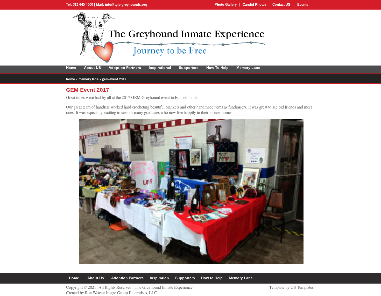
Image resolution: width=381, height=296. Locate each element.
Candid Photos (254, 4)
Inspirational (160, 68)
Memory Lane (248, 68)
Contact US (281, 4)
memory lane (88, 79)
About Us (95, 278)
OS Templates (302, 287)
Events (302, 4)
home (70, 79)
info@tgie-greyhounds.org (126, 4)
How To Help (217, 68)
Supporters (189, 68)
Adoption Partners (125, 68)
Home (71, 68)
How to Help (212, 278)
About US (92, 68)
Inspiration (159, 278)
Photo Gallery (226, 4)
